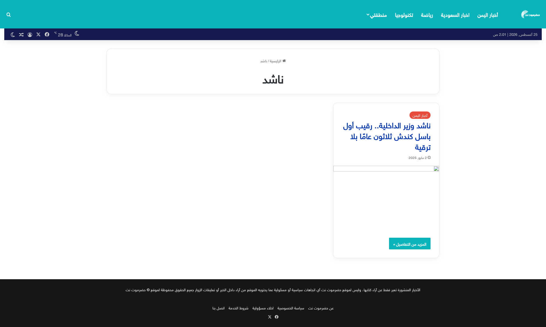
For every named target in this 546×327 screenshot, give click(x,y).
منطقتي (378, 14)
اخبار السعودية (455, 14)
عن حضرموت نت (321, 307)
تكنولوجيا (404, 14)
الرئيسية (276, 60)
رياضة (427, 14)
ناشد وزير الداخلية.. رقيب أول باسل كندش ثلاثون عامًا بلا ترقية (387, 134)
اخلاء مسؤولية (263, 307)
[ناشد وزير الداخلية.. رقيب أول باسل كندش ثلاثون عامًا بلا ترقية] (386, 196)
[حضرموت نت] (531, 14)
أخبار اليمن (487, 14)
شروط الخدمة (239, 307)
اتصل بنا (218, 307)
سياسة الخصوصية (291, 307)
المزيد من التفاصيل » (409, 243)
